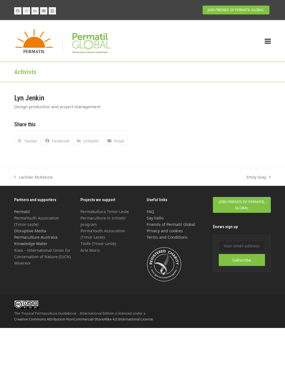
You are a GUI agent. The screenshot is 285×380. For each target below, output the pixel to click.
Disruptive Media (30, 230)
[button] (268, 41)
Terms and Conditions (167, 237)
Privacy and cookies (165, 230)
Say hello (155, 218)
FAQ (150, 211)
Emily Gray (256, 177)
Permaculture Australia (35, 237)
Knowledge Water (30, 243)
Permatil (22, 211)
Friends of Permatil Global (171, 224)
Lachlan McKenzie (33, 177)
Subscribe (241, 260)
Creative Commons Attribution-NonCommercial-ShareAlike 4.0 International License (83, 319)
